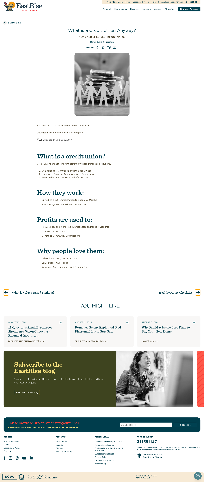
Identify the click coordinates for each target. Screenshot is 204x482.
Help (154, 2)
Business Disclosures (104, 454)
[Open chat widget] (198, 476)
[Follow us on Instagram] (10, 458)
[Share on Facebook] (97, 47)
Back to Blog (14, 23)
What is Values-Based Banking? (32, 292)
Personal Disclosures (104, 445)
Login (193, 2)
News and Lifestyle (92, 37)
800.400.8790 (11, 441)
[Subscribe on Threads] (17, 458)
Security (60, 445)
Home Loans (120, 9)
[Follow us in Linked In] (31, 458)
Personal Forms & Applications (109, 441)
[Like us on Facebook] (4, 458)
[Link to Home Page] (23, 6)
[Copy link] (109, 47)
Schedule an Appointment (170, 2)
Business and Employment (23, 341)
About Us (169, 9)
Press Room (61, 441)
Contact (7, 444)
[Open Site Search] (186, 2)
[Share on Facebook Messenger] (103, 47)
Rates (127, 2)
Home (145, 341)
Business (134, 9)
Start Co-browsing (64, 451)
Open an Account (189, 9)
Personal (106, 9)
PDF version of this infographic (66, 132)
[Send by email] (115, 47)
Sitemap (60, 448)
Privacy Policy (101, 457)
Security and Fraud (86, 341)
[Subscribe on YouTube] (24, 458)
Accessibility (100, 463)
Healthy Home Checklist (176, 292)
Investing (146, 9)
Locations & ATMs (141, 2)
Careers (7, 451)
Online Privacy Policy (104, 460)
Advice (157, 9)
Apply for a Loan (115, 2)
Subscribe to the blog (27, 392)
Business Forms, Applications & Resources (109, 449)
